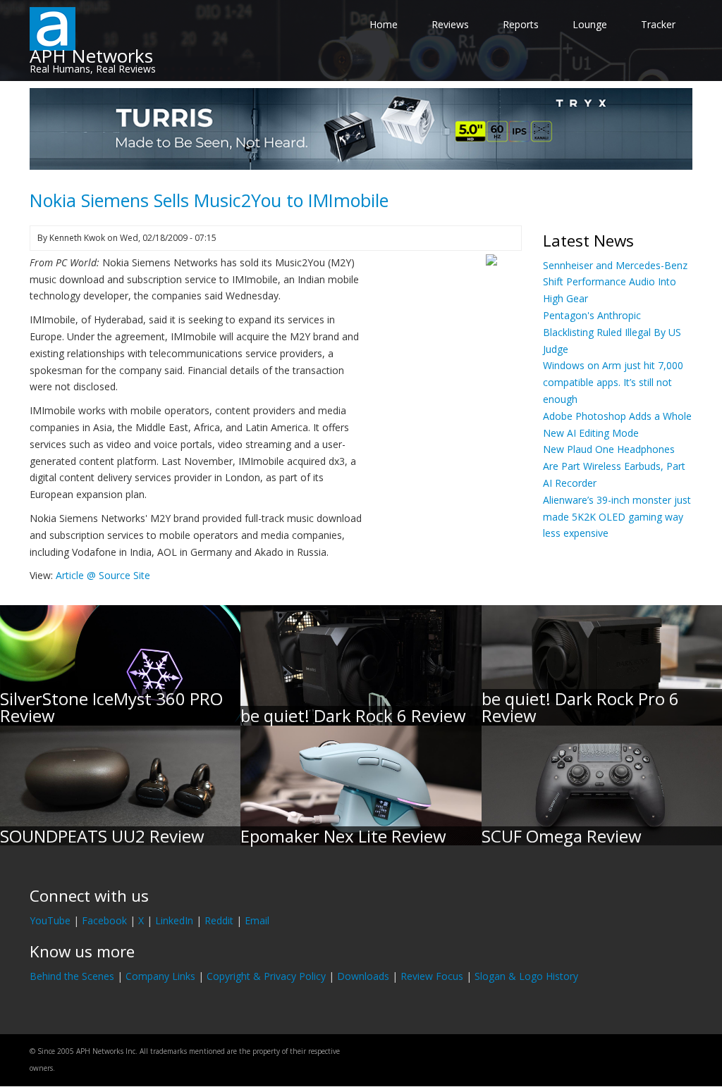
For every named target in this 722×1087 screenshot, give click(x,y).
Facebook (104, 920)
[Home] (52, 28)
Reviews (450, 24)
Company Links (160, 976)
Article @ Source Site (103, 575)
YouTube (50, 920)
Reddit (218, 920)
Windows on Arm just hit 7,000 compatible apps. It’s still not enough (613, 382)
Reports (521, 24)
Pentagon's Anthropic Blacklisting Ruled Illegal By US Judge (612, 332)
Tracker (658, 24)
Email (257, 920)
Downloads (363, 976)
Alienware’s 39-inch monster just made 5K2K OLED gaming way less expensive (617, 516)
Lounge (590, 24)
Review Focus (431, 976)
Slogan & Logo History (526, 976)
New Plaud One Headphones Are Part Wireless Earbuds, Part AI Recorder (614, 466)
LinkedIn (174, 920)
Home (383, 24)
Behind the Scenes (72, 976)
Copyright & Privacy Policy (266, 976)
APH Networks (91, 55)
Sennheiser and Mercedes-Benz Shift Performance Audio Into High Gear (615, 282)
